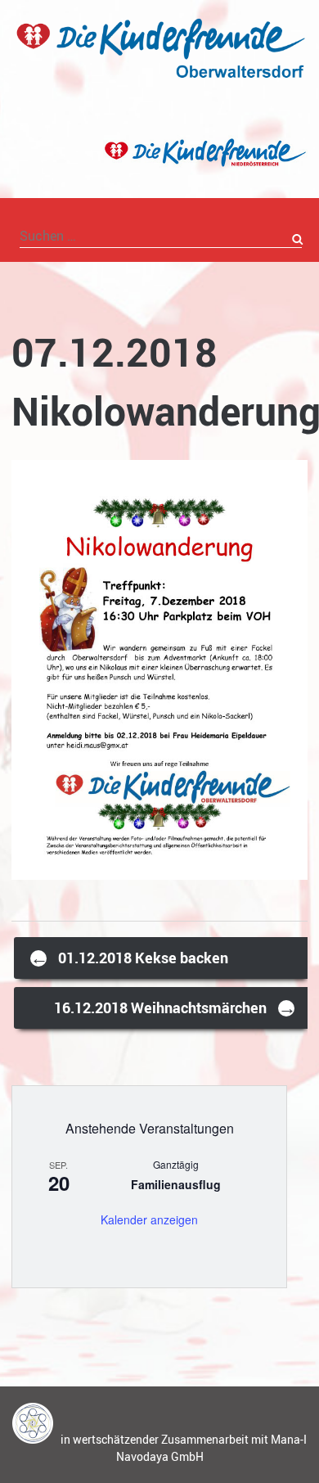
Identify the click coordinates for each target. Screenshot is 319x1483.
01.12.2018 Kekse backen (129, 957)
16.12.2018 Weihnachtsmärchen (175, 1007)
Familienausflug (176, 1184)
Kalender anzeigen (149, 1219)
